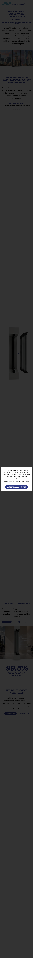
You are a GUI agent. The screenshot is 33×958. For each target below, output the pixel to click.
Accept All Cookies (16, 487)
